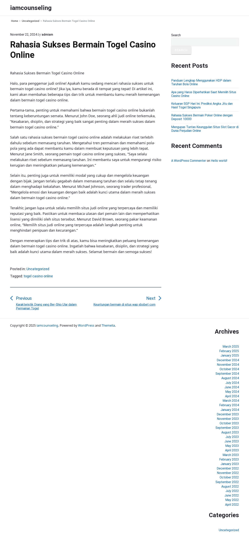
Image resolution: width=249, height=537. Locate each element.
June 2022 (231, 495)
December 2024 (228, 360)
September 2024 (227, 373)
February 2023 (229, 459)
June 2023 (231, 441)
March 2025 (231, 346)
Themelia (108, 325)
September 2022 (227, 482)
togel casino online (38, 276)
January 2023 (230, 464)
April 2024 (232, 396)
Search (176, 35)
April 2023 (232, 450)
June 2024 (231, 387)
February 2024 (229, 405)
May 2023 (232, 446)
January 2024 (230, 410)
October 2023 (229, 423)
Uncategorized (37, 269)
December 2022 (228, 468)
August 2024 (230, 378)
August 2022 (230, 486)
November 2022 (228, 473)
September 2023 (227, 428)
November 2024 (228, 364)
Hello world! (219, 161)
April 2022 (232, 504)
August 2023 (230, 432)
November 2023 (228, 419)
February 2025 (229, 351)
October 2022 (229, 477)
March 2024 (231, 401)
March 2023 (231, 455)
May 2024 (232, 392)
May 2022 (232, 500)
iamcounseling (47, 325)
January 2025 (230, 355)
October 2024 (229, 369)
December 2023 (228, 414)
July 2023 (232, 437)
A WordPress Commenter (188, 161)
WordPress (86, 325)
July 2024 (232, 383)
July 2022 (232, 491)
